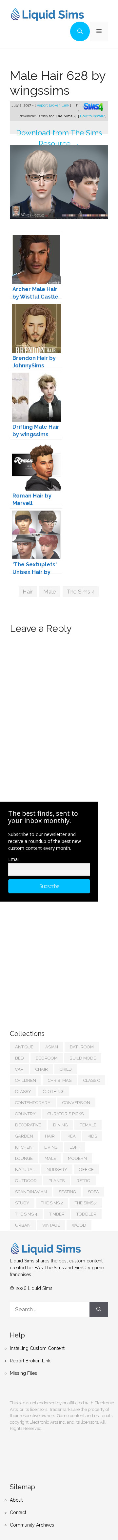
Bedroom (47, 1058)
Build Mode (82, 1058)
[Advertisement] (59, 959)
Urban (22, 1225)
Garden (24, 1136)
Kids (92, 1136)
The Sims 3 (86, 1202)
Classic (91, 1080)
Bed (19, 1058)
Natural (25, 1169)
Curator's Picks (66, 1113)
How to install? (93, 116)
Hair (28, 591)
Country (25, 1113)
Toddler (86, 1214)
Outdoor (26, 1180)
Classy (23, 1091)
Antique (24, 1046)
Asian (51, 1046)
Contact (18, 1512)
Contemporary (32, 1102)
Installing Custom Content (37, 1348)
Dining (60, 1124)
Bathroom (82, 1046)
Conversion (76, 1102)
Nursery (57, 1169)
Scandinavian (31, 1191)
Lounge (24, 1158)
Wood (79, 1225)
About (16, 1500)
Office (86, 1169)
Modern (77, 1158)
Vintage (51, 1225)
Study (22, 1202)
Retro (83, 1180)
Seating (67, 1191)
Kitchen (23, 1147)
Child (66, 1069)
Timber (57, 1214)
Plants (57, 1180)
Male (49, 591)
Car (19, 1069)
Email (14, 859)
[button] (80, 31)
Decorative (28, 1124)
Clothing (53, 1091)
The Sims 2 (52, 1202)
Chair (41, 1069)
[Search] (98, 1309)
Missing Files (23, 1373)
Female (88, 1124)
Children (25, 1080)
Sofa (93, 1191)
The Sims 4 (81, 591)
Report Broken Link (53, 105)
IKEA (71, 1136)
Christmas (59, 1080)
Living (51, 1147)
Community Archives (32, 1525)
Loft (74, 1147)
